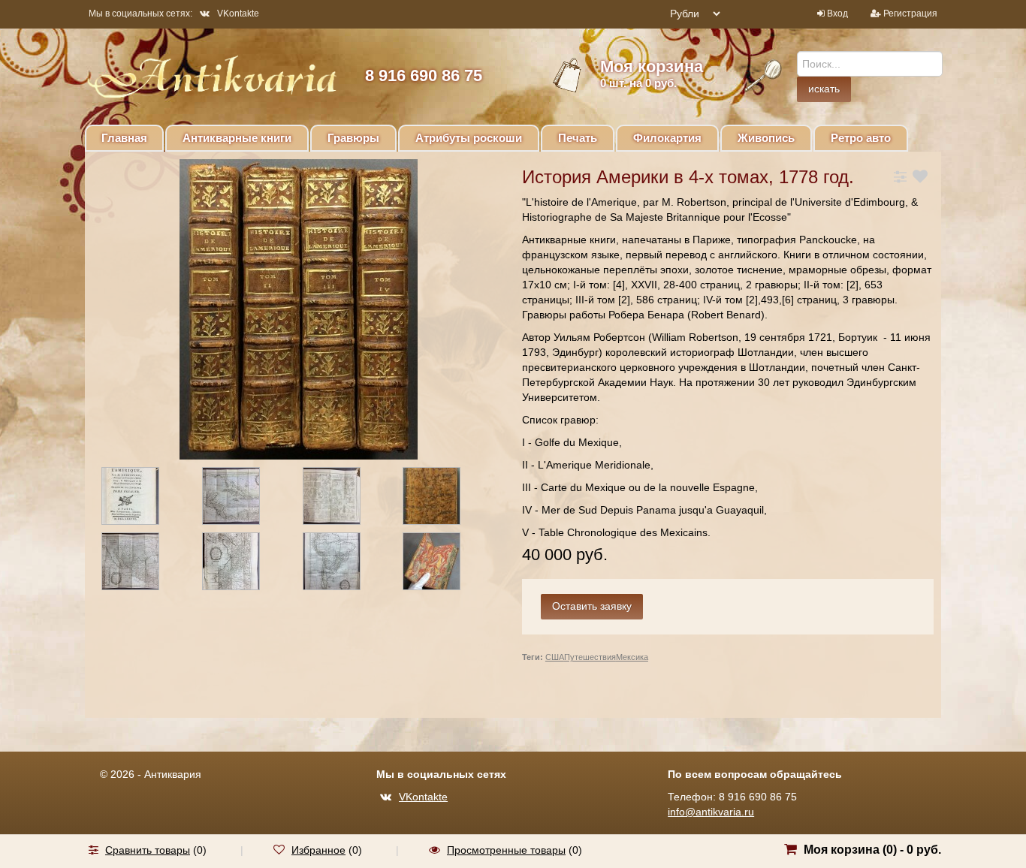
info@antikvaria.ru (711, 812)
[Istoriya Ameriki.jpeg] (143, 499)
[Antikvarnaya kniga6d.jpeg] (445, 499)
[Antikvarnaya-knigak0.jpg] (445, 564)
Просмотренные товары (506, 850)
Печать (577, 137)
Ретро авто (861, 137)
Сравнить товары (147, 850)
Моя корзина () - (872, 849)
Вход (837, 13)
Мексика (632, 657)
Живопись (766, 137)
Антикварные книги (237, 137)
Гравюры (353, 137)
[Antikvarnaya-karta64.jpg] (244, 564)
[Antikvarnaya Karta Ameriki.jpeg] (244, 499)
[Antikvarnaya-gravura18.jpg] (143, 564)
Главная (124, 137)
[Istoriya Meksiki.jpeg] (345, 499)
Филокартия (667, 137)
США (554, 657)
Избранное (318, 850)
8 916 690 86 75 (423, 75)
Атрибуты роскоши (468, 137)
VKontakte (238, 13)
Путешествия (590, 657)
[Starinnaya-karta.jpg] (345, 564)
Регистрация (910, 13)
